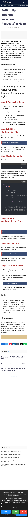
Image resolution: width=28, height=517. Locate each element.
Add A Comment (14, 376)
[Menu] (26, 2)
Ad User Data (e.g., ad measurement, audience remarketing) (14, 503)
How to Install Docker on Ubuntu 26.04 (13, 364)
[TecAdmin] (7, 2)
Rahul (4, 27)
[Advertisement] (14, 398)
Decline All (24, 512)
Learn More (14, 514)
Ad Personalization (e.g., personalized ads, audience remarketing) (14, 506)
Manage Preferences (21, 515)
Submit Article (12, 5)
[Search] (23, 2)
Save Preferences (5, 512)
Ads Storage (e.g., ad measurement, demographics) (15, 500)
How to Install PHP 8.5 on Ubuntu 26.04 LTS (11, 451)
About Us (3, 5)
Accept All (15, 512)
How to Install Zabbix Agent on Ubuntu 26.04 (11, 454)
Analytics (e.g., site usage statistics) (14, 498)
